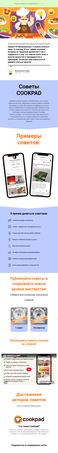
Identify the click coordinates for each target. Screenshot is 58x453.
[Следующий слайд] (56, 319)
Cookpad (19, 433)
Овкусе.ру (41, 3)
